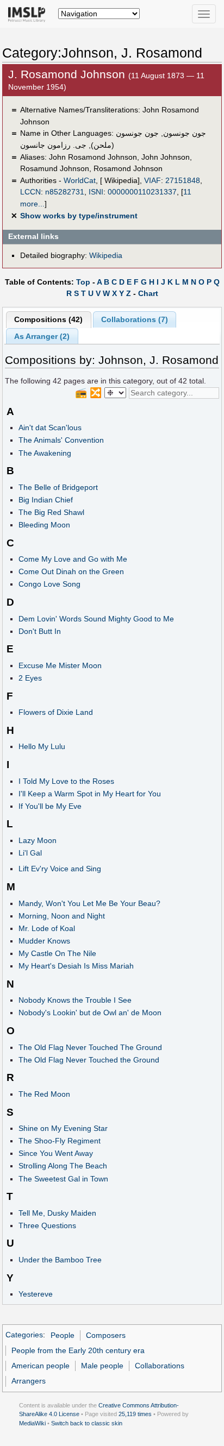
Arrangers (28, 1380)
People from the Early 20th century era (78, 1350)
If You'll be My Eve (50, 806)
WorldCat (80, 180)
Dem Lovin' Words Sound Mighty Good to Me (96, 618)
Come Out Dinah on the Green (71, 571)
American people (40, 1365)
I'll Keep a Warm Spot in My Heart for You (89, 793)
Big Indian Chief (45, 499)
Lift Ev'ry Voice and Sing (59, 868)
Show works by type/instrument (79, 215)
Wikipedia (105, 255)
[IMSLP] (29, 13)
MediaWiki (32, 1423)
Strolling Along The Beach (62, 1165)
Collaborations (159, 1365)
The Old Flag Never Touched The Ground (90, 1047)
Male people (102, 1365)
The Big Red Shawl (51, 512)
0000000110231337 (142, 191)
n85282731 (64, 191)
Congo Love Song (49, 584)
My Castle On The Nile (57, 953)
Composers (106, 1335)
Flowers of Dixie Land (55, 712)
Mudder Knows (44, 940)
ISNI (96, 191)
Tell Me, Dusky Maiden (57, 1213)
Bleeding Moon (44, 524)
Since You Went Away (55, 1153)
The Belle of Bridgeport (58, 487)
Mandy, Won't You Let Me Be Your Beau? (89, 903)
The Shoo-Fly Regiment (59, 1140)
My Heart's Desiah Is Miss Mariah (76, 965)
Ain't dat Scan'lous (50, 427)
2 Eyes (30, 678)
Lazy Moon (37, 840)
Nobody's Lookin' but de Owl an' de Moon (89, 1012)
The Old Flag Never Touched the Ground (88, 1059)
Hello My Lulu (41, 746)
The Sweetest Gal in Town (63, 1178)
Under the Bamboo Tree (60, 1259)
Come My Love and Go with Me (72, 559)
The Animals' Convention (61, 440)
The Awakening (44, 453)
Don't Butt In (39, 631)
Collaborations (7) (134, 319)
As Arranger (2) (42, 336)
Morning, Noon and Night (61, 915)
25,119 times (135, 1414)
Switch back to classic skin (86, 1423)
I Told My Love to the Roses (66, 781)
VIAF (152, 180)
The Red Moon (44, 1094)
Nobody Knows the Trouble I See (75, 1000)
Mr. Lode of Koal (46, 928)
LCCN (30, 191)
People (62, 1335)
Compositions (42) (48, 319)
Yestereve (35, 1294)
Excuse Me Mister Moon (60, 665)
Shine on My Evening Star (63, 1128)
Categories (24, 1335)
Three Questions (47, 1225)
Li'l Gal (30, 852)
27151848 (182, 180)
